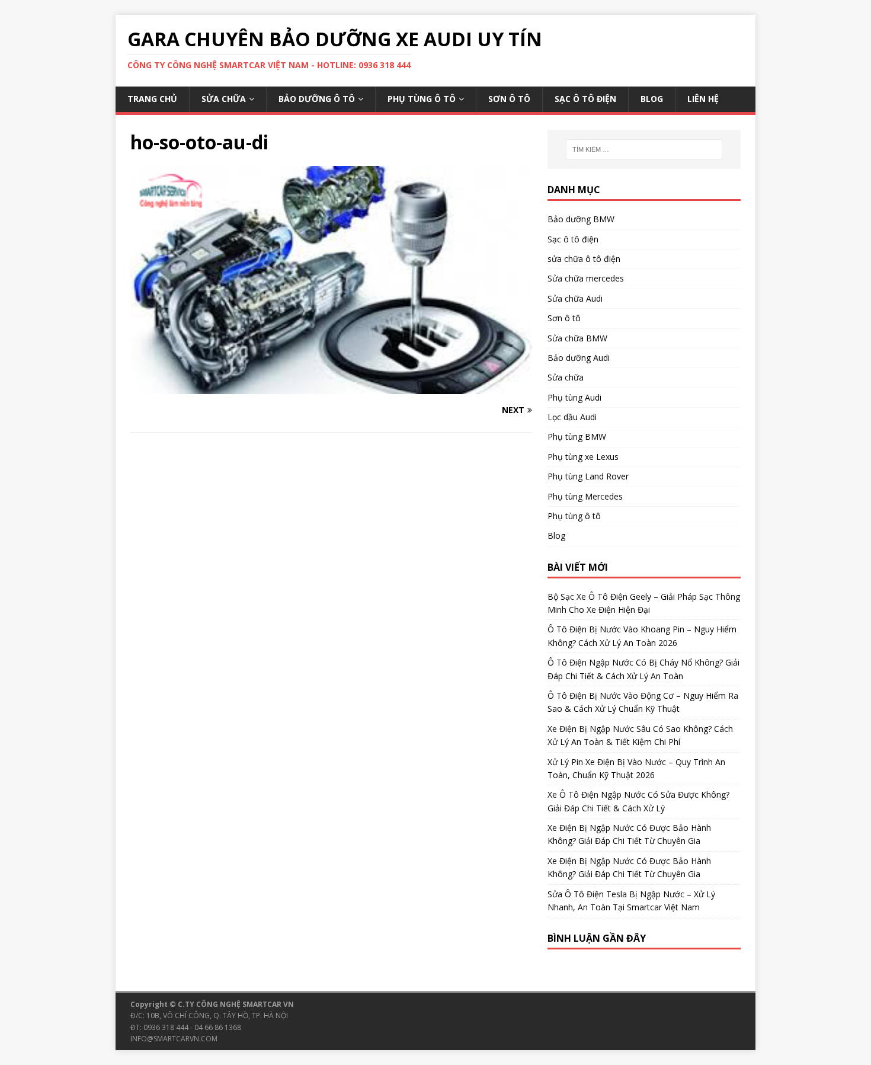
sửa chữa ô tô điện (583, 258)
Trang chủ (152, 98)
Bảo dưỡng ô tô (316, 98)
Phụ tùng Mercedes (585, 496)
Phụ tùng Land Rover (588, 476)
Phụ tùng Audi (574, 397)
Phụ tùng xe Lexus (583, 456)
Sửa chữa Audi (575, 298)
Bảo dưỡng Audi (578, 357)
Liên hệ (703, 98)
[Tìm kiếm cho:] (644, 149)
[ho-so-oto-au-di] (331, 387)
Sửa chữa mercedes (585, 278)
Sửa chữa (223, 98)
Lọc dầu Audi (572, 417)
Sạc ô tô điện (585, 98)
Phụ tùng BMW (576, 436)
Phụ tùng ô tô (422, 98)
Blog (652, 98)
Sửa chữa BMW (577, 338)
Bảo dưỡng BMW (580, 219)
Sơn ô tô (509, 98)
